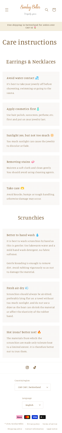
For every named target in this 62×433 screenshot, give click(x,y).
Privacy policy (33, 424)
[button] (6, 9)
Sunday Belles (17, 424)
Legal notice (52, 429)
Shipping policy (15, 429)
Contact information (34, 429)
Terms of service (50, 424)
